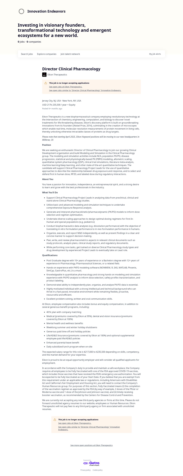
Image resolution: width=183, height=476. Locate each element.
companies (46, 54)
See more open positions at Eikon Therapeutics (91, 445)
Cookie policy (97, 470)
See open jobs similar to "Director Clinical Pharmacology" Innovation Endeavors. (85, 90)
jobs (27, 54)
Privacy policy (86, 470)
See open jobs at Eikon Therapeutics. (65, 86)
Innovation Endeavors (46, 11)
